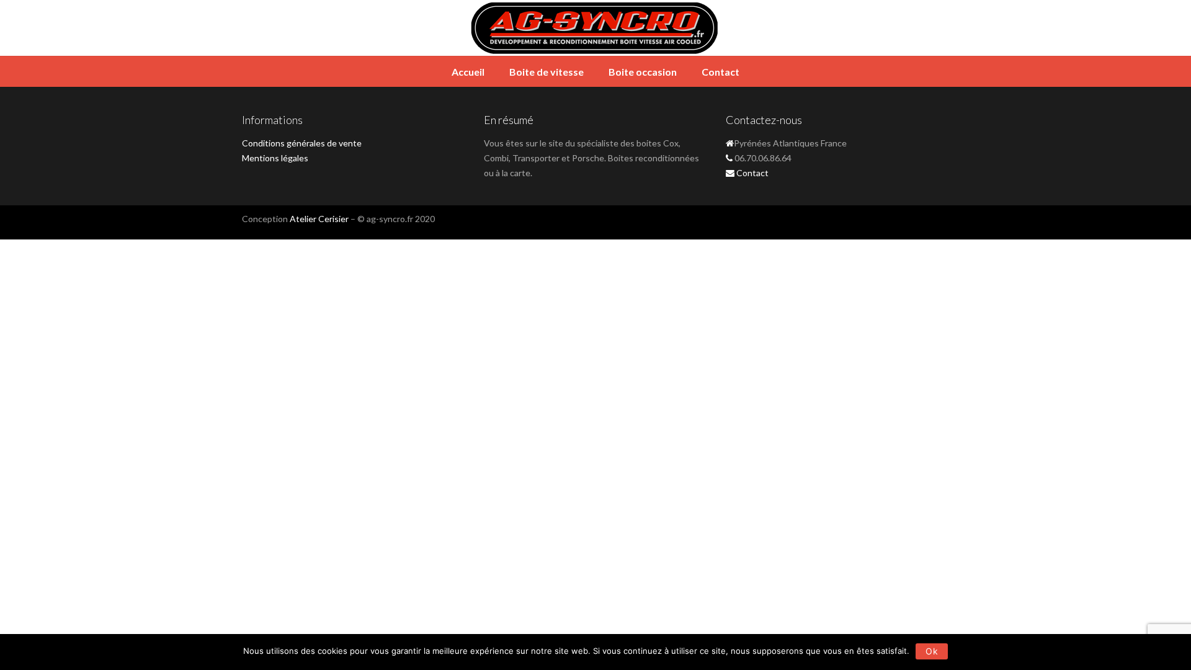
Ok (932, 651)
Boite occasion (643, 72)
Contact (720, 72)
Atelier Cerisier (319, 218)
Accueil (468, 72)
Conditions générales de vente (302, 143)
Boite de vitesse (546, 72)
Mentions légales (275, 158)
